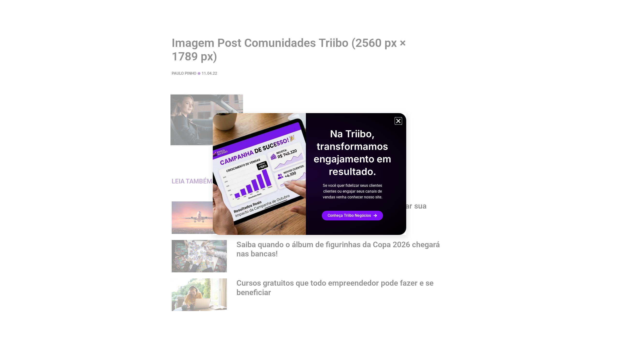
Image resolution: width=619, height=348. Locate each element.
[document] (309, 174)
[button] (398, 121)
